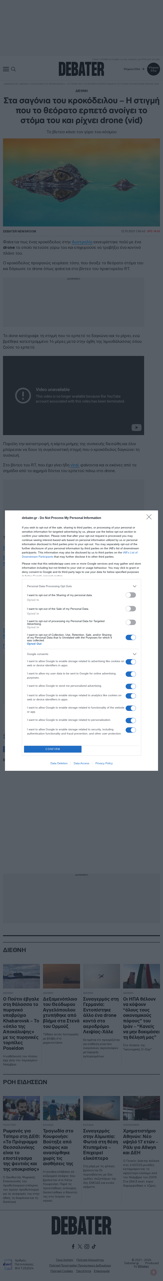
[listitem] (81, 586)
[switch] (131, 595)
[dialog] (81, 640)
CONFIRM (53, 749)
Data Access (81, 763)
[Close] (150, 518)
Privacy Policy (104, 763)
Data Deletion (59, 763)
